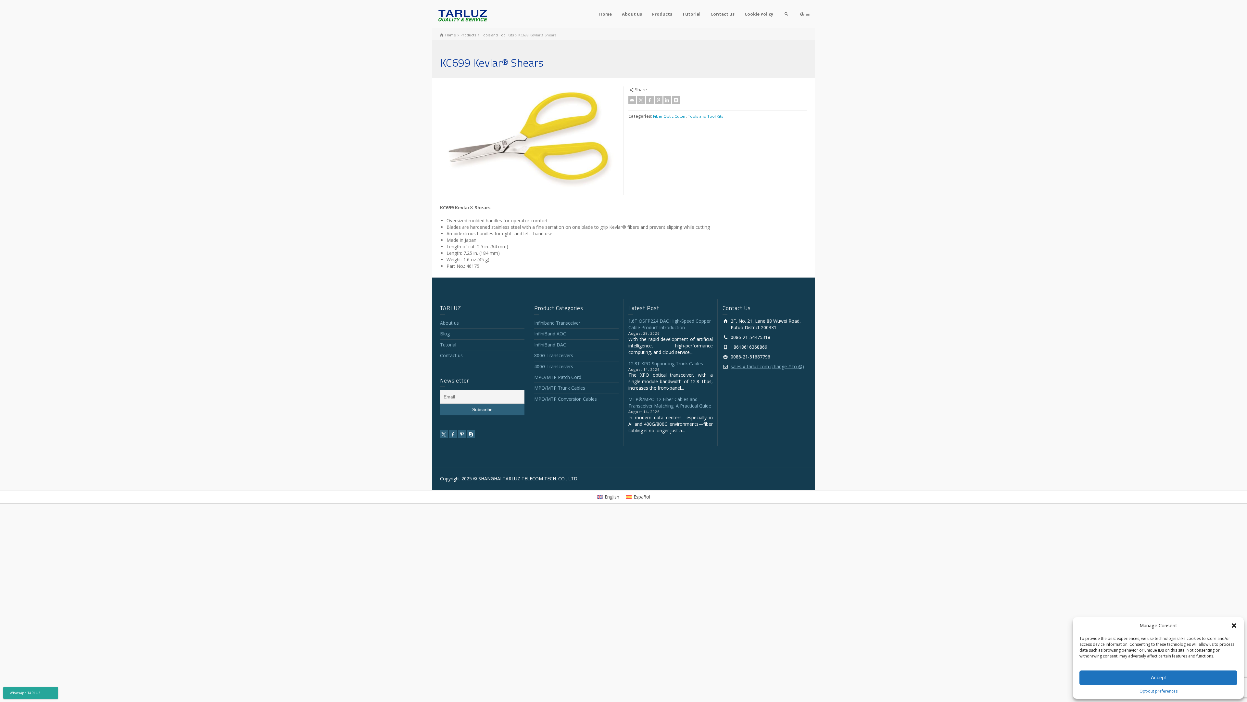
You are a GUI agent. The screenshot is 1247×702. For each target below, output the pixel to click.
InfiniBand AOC (550, 334)
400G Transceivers (553, 366)
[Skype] (471, 434)
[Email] (632, 100)
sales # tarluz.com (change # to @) (767, 366)
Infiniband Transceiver (557, 323)
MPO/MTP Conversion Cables (565, 399)
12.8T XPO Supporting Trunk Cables (665, 363)
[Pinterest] (658, 100)
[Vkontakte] (676, 100)
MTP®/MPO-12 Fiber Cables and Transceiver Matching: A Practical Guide (669, 402)
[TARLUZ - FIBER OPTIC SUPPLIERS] (462, 15)
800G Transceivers (553, 355)
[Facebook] (650, 100)
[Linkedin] (667, 100)
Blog (445, 334)
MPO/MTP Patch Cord (557, 377)
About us (632, 14)
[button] (1234, 625)
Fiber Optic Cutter (669, 116)
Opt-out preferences (1159, 691)
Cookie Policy (759, 14)
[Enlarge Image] (529, 140)
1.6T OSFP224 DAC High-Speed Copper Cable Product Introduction (669, 324)
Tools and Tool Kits (705, 116)
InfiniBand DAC (550, 345)
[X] (641, 100)
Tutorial (691, 14)
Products (662, 14)
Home (605, 14)
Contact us (723, 14)
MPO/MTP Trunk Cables (559, 388)
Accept (1158, 677)
